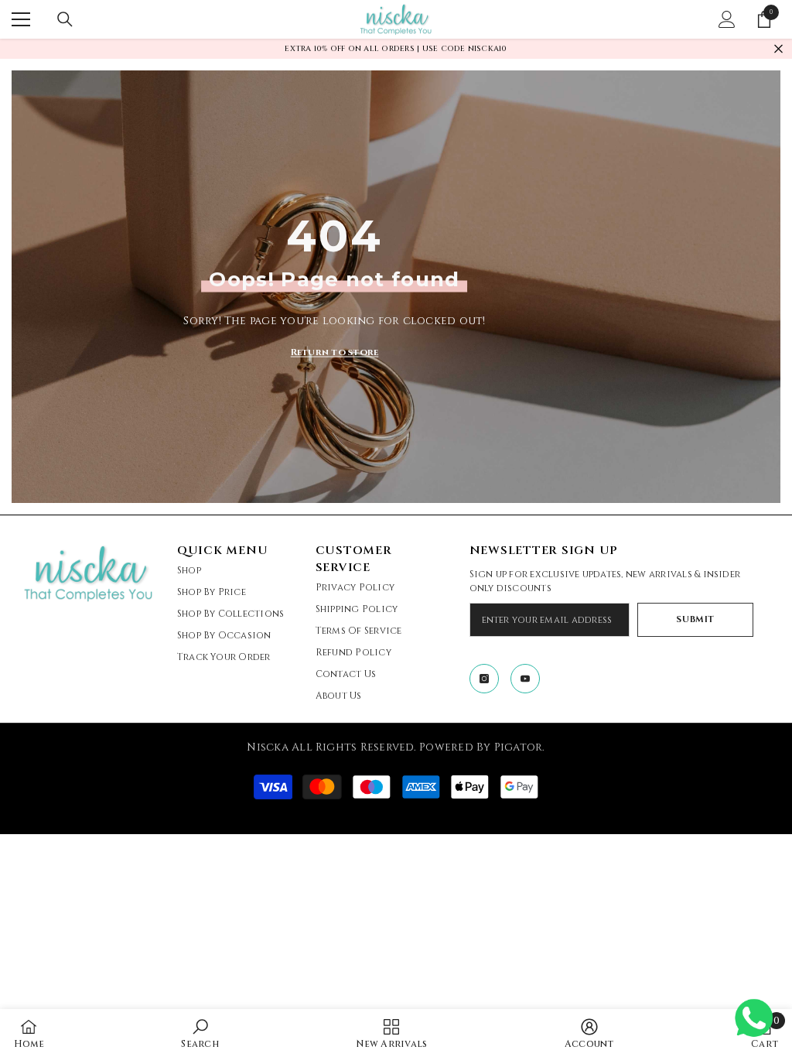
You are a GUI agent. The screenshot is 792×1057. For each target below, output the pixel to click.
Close (778, 49)
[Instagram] (484, 678)
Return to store (335, 351)
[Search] (65, 19)
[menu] (21, 19)
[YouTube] (525, 678)
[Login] (727, 19)
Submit (695, 619)
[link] (199, 1033)
